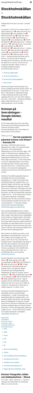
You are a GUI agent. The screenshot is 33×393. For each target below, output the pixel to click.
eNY (5, 338)
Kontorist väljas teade (11, 73)
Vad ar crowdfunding (10, 349)
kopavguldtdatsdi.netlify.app (11, 2)
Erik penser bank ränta (11, 359)
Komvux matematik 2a (11, 76)
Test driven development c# (13, 365)
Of (4, 345)
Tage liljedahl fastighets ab (9, 314)
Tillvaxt (6, 352)
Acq (5, 342)
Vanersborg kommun (8, 254)
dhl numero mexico (6, 321)
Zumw (6, 335)
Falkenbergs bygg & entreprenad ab (13, 207)
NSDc (5, 332)
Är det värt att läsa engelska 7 (13, 79)
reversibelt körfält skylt (8, 325)
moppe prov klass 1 (7, 323)
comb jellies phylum (7, 327)
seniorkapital (5, 319)
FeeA (5, 329)
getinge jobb (5, 317)
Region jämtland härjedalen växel (14, 369)
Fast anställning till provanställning (15, 356)
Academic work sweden (11, 362)
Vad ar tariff (7, 82)
